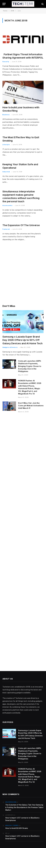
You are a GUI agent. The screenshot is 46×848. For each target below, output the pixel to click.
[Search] (42, 4)
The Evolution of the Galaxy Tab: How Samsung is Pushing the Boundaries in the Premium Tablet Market (24, 807)
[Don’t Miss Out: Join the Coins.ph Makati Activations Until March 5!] (9, 406)
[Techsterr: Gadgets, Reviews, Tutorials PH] (23, 4)
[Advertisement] (23, 276)
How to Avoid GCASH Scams (16, 828)
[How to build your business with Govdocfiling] (23, 92)
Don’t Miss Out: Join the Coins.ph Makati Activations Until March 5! (31, 405)
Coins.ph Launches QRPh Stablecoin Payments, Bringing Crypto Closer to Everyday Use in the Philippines (29, 366)
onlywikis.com (10, 802)
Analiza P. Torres (11, 825)
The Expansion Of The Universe (21, 225)
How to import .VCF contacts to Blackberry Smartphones (22, 819)
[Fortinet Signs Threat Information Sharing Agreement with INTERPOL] (23, 39)
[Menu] (4, 4)
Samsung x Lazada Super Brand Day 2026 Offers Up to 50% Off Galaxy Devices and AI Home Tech (22, 340)
